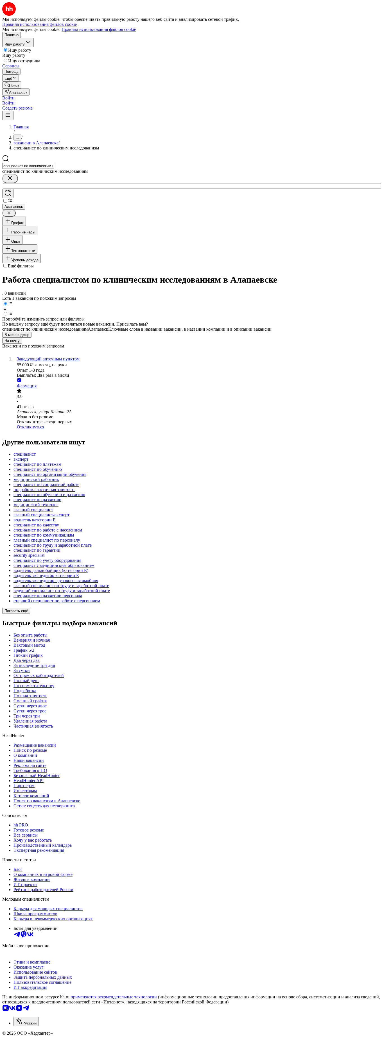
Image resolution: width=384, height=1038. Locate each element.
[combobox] (28, 166)
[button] (8, 98)
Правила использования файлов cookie (99, 29)
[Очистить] (10, 178)
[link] (11, 84)
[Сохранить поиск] (7, 193)
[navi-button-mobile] (7, 115)
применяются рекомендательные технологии (114, 996)
